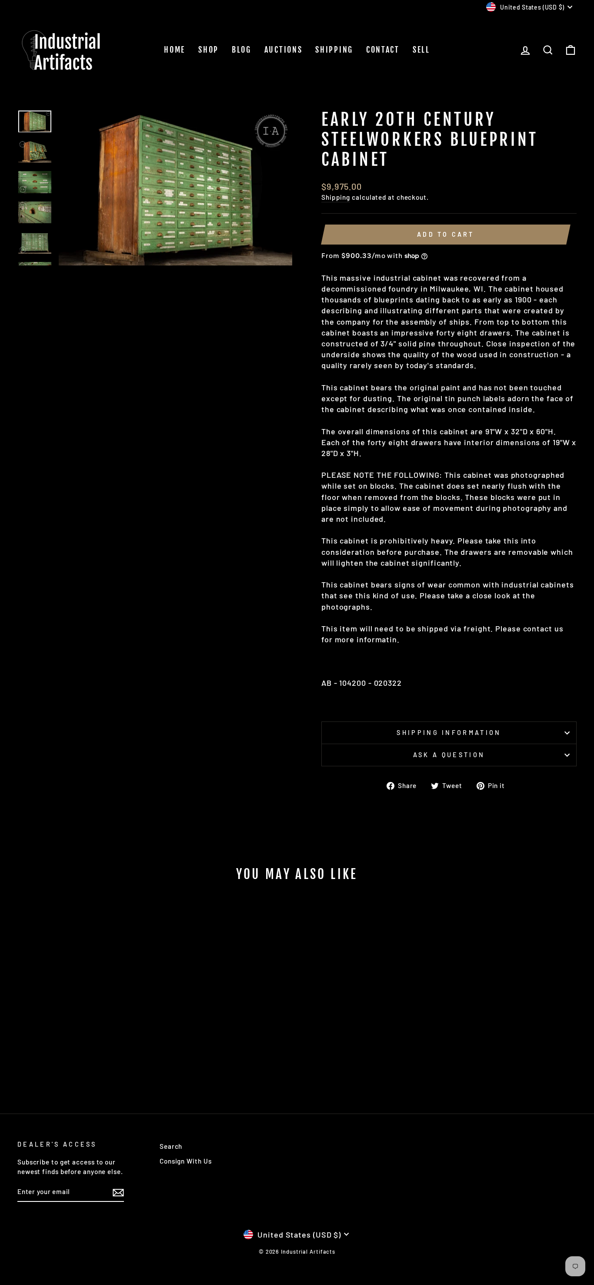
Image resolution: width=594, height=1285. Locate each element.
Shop (208, 49)
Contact (383, 49)
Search (171, 1146)
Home (174, 49)
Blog (241, 49)
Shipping (334, 49)
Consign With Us (186, 1161)
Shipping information (449, 732)
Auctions (283, 49)
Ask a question (449, 754)
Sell (421, 49)
